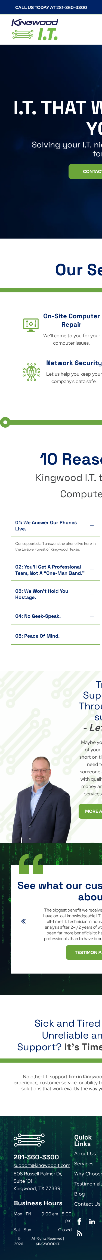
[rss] (79, 1234)
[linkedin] (92, 1222)
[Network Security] (31, 384)
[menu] (93, 9)
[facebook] (79, 1222)
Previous (22, 924)
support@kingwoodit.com (42, 1165)
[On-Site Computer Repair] (31, 336)
